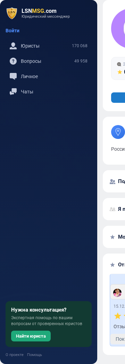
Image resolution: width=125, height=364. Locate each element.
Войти (12, 30)
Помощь (34, 355)
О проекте (15, 355)
